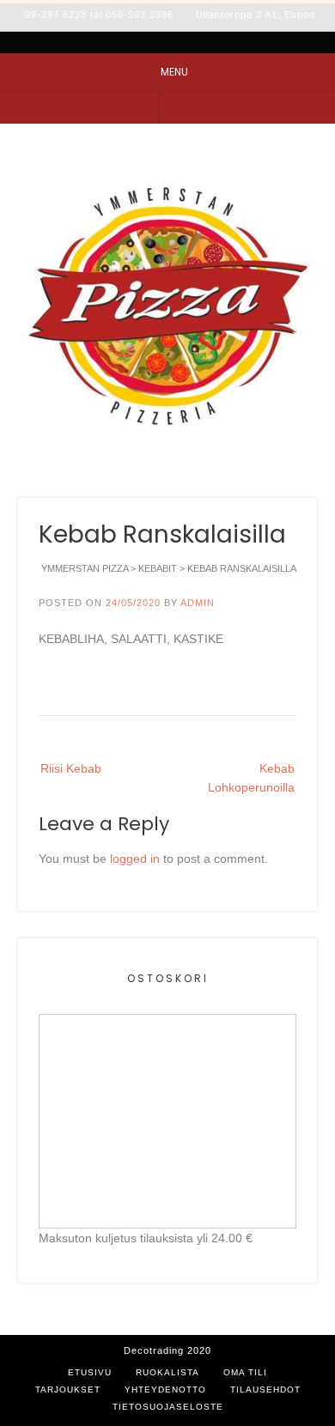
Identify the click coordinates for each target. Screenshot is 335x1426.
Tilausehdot (265, 1389)
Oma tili (245, 1372)
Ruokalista (167, 1372)
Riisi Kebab (70, 768)
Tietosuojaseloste (168, 1406)
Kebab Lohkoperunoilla (251, 778)
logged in (135, 858)
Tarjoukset (67, 1389)
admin (197, 603)
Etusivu (90, 1372)
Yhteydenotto (165, 1389)
